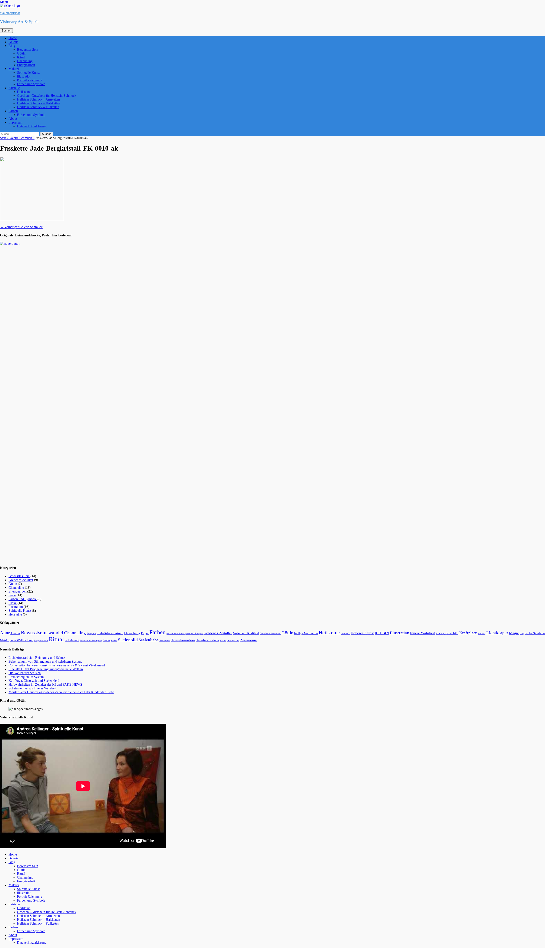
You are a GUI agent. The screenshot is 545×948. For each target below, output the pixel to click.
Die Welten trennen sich (25, 673)
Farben (13, 111)
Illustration (24, 76)
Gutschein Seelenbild (270, 633)
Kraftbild (452, 633)
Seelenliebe (149, 639)
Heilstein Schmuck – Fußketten (38, 107)
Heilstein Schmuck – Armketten (38, 99)
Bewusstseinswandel (42, 632)
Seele (12, 595)
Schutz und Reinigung (91, 640)
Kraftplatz (468, 632)
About (13, 118)
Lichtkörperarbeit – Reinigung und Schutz (37, 657)
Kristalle (14, 88)
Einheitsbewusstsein (110, 633)
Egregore (91, 633)
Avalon (15, 633)
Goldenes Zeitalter (21, 580)
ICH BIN (382, 633)
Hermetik (345, 633)
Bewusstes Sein (27, 49)
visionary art (233, 640)
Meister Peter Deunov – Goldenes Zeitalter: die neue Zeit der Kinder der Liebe (61, 692)
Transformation (183, 640)
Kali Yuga (441, 633)
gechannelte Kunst (175, 633)
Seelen (114, 640)
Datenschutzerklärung (31, 126)
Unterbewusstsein (207, 640)
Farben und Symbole (31, 84)
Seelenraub (164, 640)
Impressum (16, 122)
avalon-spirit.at (10, 13)
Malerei (14, 68)
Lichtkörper (497, 632)
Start (4, 138)
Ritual (21, 57)
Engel (145, 633)
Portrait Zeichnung (29, 80)
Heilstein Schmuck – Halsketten (38, 103)
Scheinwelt (72, 640)
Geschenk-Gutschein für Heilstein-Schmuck (46, 95)
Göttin (21, 53)
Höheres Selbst (362, 633)
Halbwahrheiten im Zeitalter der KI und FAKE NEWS (45, 684)
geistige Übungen (194, 633)
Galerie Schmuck (21, 138)
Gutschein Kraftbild (246, 633)
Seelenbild (128, 639)
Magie (514, 633)
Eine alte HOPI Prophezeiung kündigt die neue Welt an (46, 669)
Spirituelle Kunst (28, 72)
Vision (223, 640)
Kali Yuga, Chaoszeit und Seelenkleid (34, 680)
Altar (5, 632)
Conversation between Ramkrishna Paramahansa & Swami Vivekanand (57, 665)
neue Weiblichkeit (21, 640)
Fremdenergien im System (26, 677)
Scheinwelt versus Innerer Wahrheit (32, 688)
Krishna (481, 633)
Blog (12, 45)
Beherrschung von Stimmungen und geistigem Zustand (45, 661)
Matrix (4, 640)
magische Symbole (532, 633)
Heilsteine (23, 92)
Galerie (13, 42)
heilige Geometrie (306, 633)
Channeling (25, 61)
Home (13, 38)
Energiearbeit (26, 65)
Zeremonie (248, 640)
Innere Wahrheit (422, 633)
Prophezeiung (41, 640)
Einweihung (132, 633)
